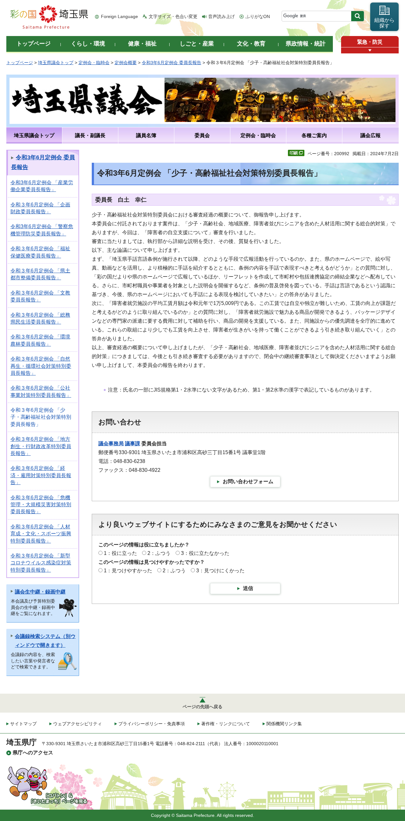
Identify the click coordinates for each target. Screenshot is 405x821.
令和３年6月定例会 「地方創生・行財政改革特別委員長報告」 (40, 446)
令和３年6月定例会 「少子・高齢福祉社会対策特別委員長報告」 (40, 417)
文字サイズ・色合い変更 (173, 16)
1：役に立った (120, 553)
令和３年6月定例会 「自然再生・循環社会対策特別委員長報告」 (40, 366)
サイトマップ (23, 723)
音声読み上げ (221, 16)
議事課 (132, 443)
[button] (370, 50)
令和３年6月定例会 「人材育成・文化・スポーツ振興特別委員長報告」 (40, 534)
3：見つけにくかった (220, 570)
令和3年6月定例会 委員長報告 (171, 62)
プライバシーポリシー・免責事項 (151, 723)
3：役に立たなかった (205, 553)
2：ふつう (159, 553)
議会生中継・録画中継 (40, 591)
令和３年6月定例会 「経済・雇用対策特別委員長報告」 (40, 475)
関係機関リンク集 (284, 723)
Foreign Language (119, 16)
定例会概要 (126, 62)
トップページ (19, 62)
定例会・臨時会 (93, 62)
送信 (248, 588)
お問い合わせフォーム (248, 481)
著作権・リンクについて (225, 723)
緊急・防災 (370, 42)
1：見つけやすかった (128, 570)
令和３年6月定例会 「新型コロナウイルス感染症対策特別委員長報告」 (40, 563)
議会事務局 (111, 443)
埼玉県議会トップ (55, 62)
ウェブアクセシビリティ (77, 723)
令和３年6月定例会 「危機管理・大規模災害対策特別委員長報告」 (40, 504)
